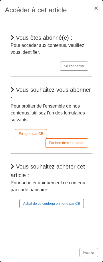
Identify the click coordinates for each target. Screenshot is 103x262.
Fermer (88, 252)
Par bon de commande (66, 143)
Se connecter (74, 66)
